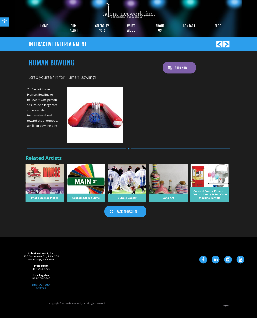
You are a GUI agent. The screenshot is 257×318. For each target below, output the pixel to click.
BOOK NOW (181, 68)
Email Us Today (41, 284)
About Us (160, 28)
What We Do (131, 28)
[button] (4, 22)
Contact (189, 26)
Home (44, 26)
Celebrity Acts (102, 28)
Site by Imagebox (225, 305)
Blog (218, 26)
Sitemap (41, 287)
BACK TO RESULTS (127, 212)
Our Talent (73, 28)
